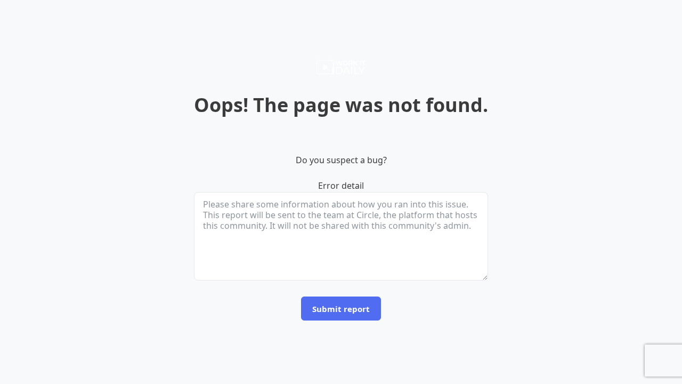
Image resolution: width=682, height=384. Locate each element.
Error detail (341, 185)
